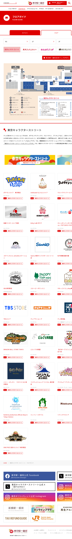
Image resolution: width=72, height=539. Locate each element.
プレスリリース (52, 530)
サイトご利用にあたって (56, 532)
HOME (5, 463)
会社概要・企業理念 (39, 530)
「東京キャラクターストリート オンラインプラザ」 (19, 143)
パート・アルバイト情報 (40, 532)
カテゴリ (25, 33)
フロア (56, 33)
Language (6, 3)
